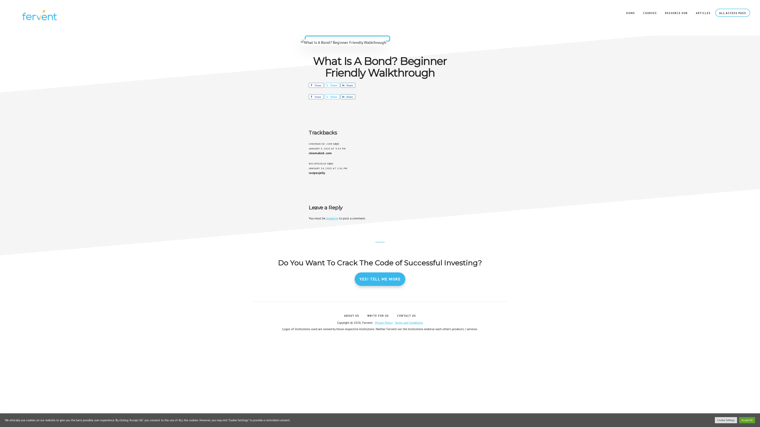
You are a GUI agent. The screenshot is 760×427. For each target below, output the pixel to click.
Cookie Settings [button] (726, 420)
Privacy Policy (383, 323)
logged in (332, 218)
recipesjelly (317, 163)
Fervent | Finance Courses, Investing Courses (39, 16)
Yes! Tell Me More (380, 279)
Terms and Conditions (409, 323)
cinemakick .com (320, 143)
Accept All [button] (747, 420)
